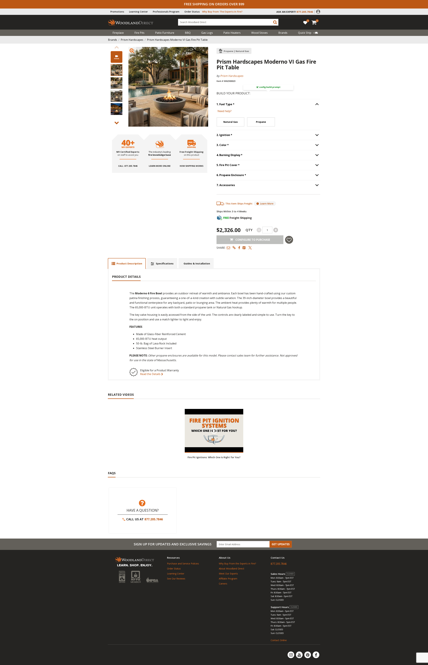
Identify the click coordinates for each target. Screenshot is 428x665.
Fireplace (118, 33)
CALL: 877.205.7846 (127, 166)
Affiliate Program (228, 578)
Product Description (129, 263)
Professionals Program (166, 11)
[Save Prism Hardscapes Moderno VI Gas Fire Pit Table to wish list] (289, 240)
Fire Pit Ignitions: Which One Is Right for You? (214, 457)
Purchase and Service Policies (183, 563)
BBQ (188, 33)
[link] (308, 33)
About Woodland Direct (231, 568)
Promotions (117, 11)
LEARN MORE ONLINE (160, 166)
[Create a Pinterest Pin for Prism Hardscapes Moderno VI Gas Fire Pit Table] (244, 247)
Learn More (266, 203)
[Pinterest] (308, 655)
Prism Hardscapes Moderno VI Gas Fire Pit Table (177, 40)
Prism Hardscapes (132, 40)
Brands (112, 40)
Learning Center (138, 11)
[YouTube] (300, 655)
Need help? (225, 111)
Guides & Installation (197, 263)
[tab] (127, 263)
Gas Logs (207, 33)
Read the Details (150, 374)
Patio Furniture (164, 33)
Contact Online (279, 640)
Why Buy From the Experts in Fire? (237, 563)
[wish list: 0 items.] (305, 22)
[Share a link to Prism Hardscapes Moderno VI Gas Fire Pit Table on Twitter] (250, 247)
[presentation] (117, 70)
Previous (116, 47)
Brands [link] (282, 33)
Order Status (192, 11)
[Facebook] (316, 655)
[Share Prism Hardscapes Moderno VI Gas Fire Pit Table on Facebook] (239, 247)
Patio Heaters (232, 33)
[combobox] (228, 22)
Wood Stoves (259, 33)
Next (116, 123)
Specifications (165, 263)
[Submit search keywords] (275, 22)
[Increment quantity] (275, 230)
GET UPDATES (281, 544)
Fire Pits (139, 33)
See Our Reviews (176, 578)
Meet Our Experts (228, 573)
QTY (249, 230)
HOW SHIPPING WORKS (191, 166)
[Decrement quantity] (258, 230)
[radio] (230, 121)
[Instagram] (291, 655)
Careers (223, 583)
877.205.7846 (153, 519)
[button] (318, 11)
